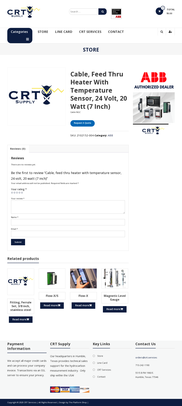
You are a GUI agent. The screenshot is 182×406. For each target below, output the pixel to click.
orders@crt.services (146, 357)
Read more (19, 319)
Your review (17, 198)
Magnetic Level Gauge (115, 297)
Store (43, 32)
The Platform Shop (78, 402)
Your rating (19, 189)
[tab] (18, 149)
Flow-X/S (52, 296)
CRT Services (90, 32)
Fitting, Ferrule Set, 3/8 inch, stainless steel (20, 306)
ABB (110, 135)
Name (14, 217)
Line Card (63, 32)
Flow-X (83, 296)
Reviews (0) (17, 148)
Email (14, 229)
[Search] (102, 11)
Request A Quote (82, 122)
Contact (116, 32)
